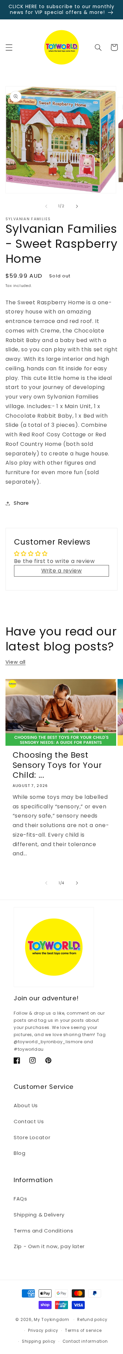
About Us (26, 1105)
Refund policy (92, 1319)
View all (15, 662)
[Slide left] (46, 206)
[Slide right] (76, 206)
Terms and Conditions (43, 1230)
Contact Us (29, 1121)
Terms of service (83, 1330)
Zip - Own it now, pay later (49, 1246)
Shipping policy (39, 1341)
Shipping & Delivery (39, 1214)
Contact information (85, 1341)
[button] (9, 47)
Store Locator (32, 1137)
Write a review (61, 571)
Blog (20, 1153)
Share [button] (21, 503)
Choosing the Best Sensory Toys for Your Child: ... (57, 765)
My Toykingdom (51, 1319)
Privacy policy (43, 1330)
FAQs (20, 1198)
